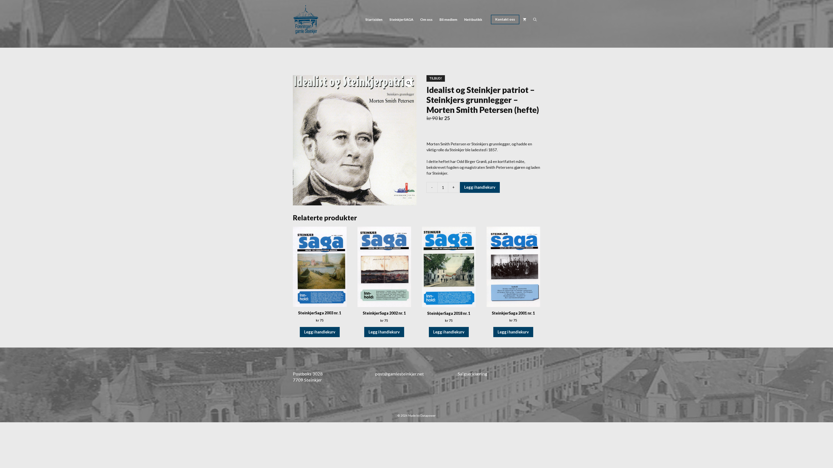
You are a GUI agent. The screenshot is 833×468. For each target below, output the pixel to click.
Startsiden (373, 19)
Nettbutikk (473, 19)
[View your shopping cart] (524, 19)
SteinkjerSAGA (401, 19)
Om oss (426, 19)
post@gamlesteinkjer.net (399, 373)
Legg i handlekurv (479, 187)
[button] (409, 83)
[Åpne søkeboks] (535, 19)
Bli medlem (448, 19)
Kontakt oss (505, 19)
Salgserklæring (472, 373)
